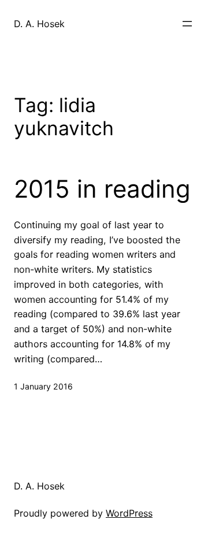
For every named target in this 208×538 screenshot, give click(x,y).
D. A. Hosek (39, 23)
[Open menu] (187, 24)
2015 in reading (102, 189)
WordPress (129, 513)
